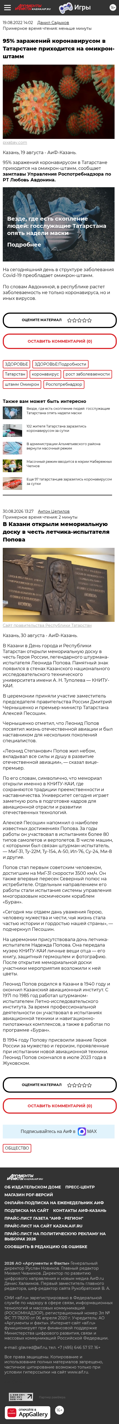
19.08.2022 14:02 (18, 22)
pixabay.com (15, 142)
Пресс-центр (80, 1187)
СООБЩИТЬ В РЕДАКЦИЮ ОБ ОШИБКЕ (45, 1246)
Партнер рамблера (52, 1397)
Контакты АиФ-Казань (79, 1210)
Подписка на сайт (26, 1210)
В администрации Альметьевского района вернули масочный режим (63, 446)
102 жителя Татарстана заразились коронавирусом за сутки (56, 428)
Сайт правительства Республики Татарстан (47, 625)
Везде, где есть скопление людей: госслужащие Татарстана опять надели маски (56, 225)
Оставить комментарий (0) (60, 341)
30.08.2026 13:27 (18, 511)
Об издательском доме (32, 1187)
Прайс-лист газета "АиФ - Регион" (43, 1218)
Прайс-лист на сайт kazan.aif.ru (43, 1226)
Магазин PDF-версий (28, 1194)
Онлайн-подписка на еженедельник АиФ (54, 1202)
